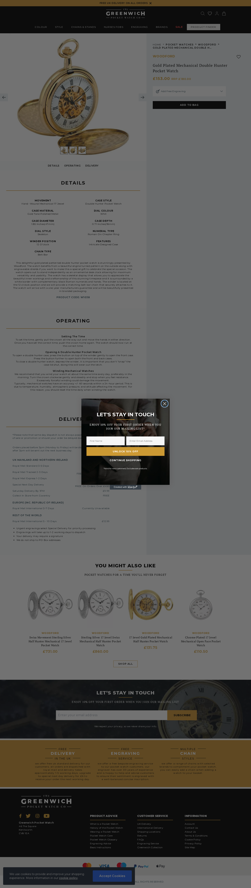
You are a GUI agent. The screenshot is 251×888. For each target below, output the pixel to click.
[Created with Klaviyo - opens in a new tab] (125, 487)
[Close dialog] (164, 403)
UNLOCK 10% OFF (125, 451)
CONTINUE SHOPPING (125, 460)
